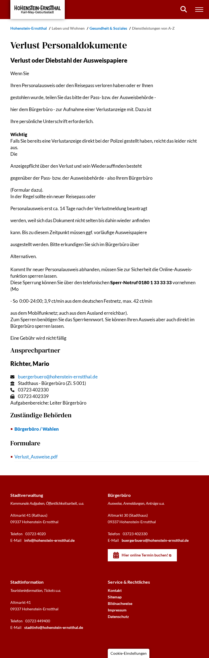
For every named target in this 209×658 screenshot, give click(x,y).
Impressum (117, 610)
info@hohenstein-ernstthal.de (49, 540)
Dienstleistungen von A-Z (153, 28)
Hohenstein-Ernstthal (29, 28)
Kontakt (115, 590)
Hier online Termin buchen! (145, 555)
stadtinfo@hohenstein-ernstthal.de (53, 627)
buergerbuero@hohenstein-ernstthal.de (58, 377)
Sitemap (115, 597)
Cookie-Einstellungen (128, 653)
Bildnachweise (120, 603)
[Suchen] (183, 9)
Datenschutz (118, 616)
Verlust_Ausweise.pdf (36, 457)
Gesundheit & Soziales (109, 28)
